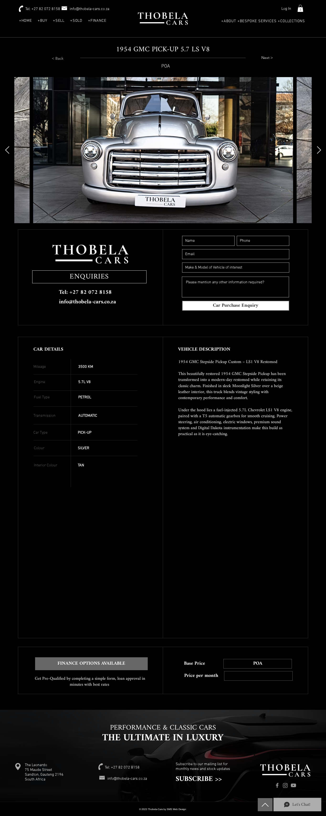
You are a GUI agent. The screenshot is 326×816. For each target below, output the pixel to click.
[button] (300, 8)
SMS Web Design (177, 809)
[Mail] (265, 804)
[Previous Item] (7, 150)
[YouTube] (293, 785)
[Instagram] (285, 785)
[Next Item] (318, 150)
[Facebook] (277, 785)
